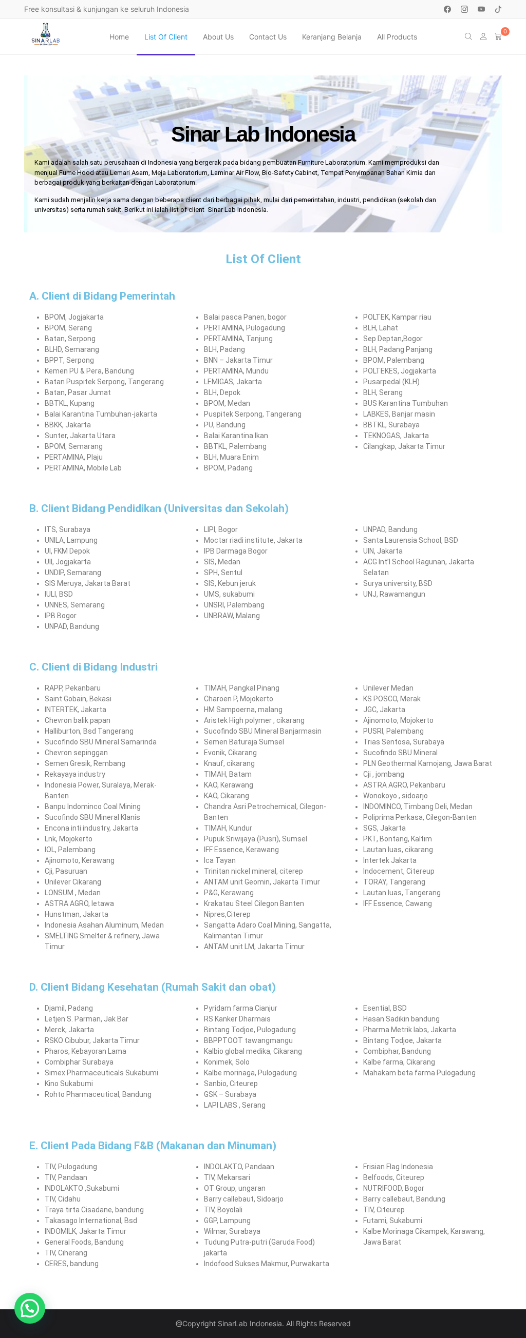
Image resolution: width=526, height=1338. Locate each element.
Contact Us (268, 36)
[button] (29, 1308)
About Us (218, 36)
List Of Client (165, 36)
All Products (397, 36)
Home (119, 36)
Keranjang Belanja (332, 36)
